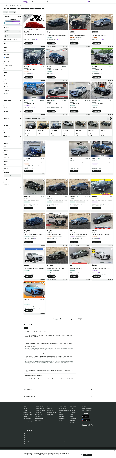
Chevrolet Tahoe (73, 441)
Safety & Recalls (38, 416)
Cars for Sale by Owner (28, 414)
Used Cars (25, 408)
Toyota (25, 433)
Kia (82, 433)
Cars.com (67, 453)
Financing (25, 423)
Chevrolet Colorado (74, 443)
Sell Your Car (49, 408)
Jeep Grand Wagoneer (63, 441)
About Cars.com (37, 448)
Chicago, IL (72, 408)
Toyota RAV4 (26, 435)
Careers (58, 448)
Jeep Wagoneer (62, 439)
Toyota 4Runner (26, 443)
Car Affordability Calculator (64, 410)
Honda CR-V (37, 435)
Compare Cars (38, 412)
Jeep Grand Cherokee (63, 437)
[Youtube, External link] (87, 425)
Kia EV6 (83, 443)
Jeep (60, 433)
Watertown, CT (15, 5)
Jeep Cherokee (62, 443)
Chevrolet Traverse (74, 439)
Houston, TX (72, 410)
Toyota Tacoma (26, 439)
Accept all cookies (87, 454)
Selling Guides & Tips (50, 414)
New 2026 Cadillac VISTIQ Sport (55, 133)
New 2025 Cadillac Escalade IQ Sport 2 (43, 133)
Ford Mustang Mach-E (51, 441)
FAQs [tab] (26, 328)
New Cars (25, 410)
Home (4, 5)
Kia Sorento (84, 437)
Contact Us (43, 448)
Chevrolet (72, 433)
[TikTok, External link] (83, 425)
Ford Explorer (49, 443)
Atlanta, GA (72, 416)
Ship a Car (60, 412)
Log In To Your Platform (86, 410)
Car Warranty (61, 414)
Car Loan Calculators (62, 408)
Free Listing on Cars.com (51, 412)
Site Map (60, 420)
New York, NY (72, 420)
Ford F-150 (49, 439)
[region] (58, 453)
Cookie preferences (77, 454)
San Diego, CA (72, 422)
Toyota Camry (26, 441)
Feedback (80, 448)
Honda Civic (37, 437)
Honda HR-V (37, 443)
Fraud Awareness (74, 448)
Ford (48, 433)
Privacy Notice (36, 453)
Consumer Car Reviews (39, 408)
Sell (37, 1)
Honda (36, 433)
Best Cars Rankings (38, 414)
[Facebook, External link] (85, 425)
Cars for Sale (8, 5)
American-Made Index (39, 418)
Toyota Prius (26, 437)
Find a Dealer (26, 416)
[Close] (114, 450)
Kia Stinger (84, 439)
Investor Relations (50, 448)
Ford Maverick (49, 435)
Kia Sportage (84, 435)
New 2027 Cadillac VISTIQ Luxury (67, 133)
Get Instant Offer (50, 410)
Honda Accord (37, 439)
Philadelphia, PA (73, 418)
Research (42, 1)
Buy (33, 1)
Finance (48, 1)
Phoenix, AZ (72, 414)
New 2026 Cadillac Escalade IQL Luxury (30, 133)
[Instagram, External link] (89, 425)
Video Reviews (38, 420)
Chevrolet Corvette (74, 435)
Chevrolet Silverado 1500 (75, 437)
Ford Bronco (49, 437)
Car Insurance (61, 416)
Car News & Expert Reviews (40, 410)
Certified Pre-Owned (27, 412)
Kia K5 (83, 441)
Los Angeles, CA (73, 412)
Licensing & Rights (64, 448)
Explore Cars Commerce (86, 408)
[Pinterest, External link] (91, 425)
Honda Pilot (37, 441)
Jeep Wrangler (61, 435)
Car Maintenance (62, 418)
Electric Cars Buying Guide (28, 421)
